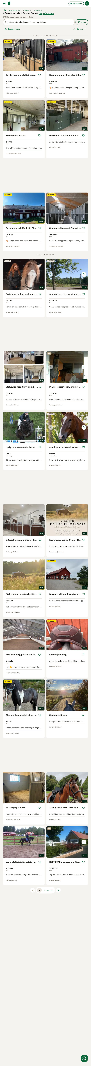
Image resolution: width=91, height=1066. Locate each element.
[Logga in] (87, 3)
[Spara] (39, 75)
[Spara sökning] (84, 1058)
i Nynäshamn (46, 13)
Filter (83, 22)
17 (52, 890)
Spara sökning (14, 29)
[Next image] (84, 274)
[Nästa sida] (58, 890)
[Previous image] (50, 274)
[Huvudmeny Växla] (4, 3)
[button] (67, 274)
